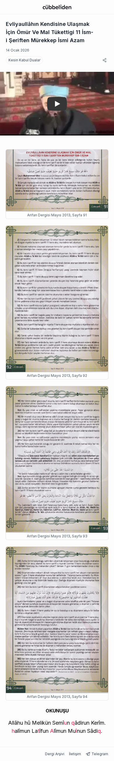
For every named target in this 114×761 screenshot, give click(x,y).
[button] (65, 723)
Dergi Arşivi (54, 754)
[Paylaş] (104, 60)
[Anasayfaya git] (57, 7)
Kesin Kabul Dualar (24, 60)
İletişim (75, 754)
